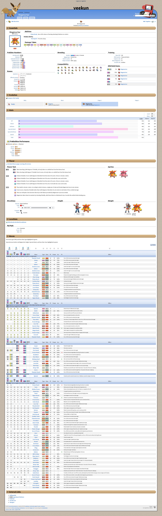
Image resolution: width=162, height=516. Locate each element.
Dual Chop (36, 348)
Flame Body (34, 34)
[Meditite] (58, 70)
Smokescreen (36, 266)
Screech (36, 334)
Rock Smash (36, 477)
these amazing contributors (18, 508)
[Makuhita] (97, 67)
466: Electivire (15, 21)
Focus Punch (35, 352)
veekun (81, 8)
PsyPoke (12, 499)
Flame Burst (35, 279)
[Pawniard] (65, 72)
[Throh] (94, 70)
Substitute (36, 473)
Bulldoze (35, 458)
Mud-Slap (35, 365)
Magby (13, 104)
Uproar (36, 376)
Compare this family (13, 98)
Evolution (13, 95)
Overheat (35, 443)
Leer (36, 262)
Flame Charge (36, 429)
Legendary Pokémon (18, 497)
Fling (36, 448)
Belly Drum (36, 313)
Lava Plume (36, 287)
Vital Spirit (34, 38)
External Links (15, 492)
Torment (35, 425)
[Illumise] (65, 70)
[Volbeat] (62, 70)
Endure (36, 452)
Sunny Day (36, 289)
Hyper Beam (36, 298)
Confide (36, 481)
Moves (12, 236)
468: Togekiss (147, 21)
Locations (86, 25)
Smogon (12, 502)
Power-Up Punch (35, 479)
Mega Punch (36, 330)
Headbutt (36, 354)
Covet (36, 346)
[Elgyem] (58, 72)
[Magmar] (86, 67)
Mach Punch (36, 328)
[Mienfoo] (62, 72)
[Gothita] (101, 70)
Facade (36, 427)
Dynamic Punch (36, 317)
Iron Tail (36, 324)
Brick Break (36, 414)
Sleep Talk (36, 367)
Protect (36, 397)
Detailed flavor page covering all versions (19, 164)
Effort (148, 116)
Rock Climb (36, 487)
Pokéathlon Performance (19, 141)
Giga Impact (35, 456)
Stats (11, 110)
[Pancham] (69, 72)
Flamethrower (36, 291)
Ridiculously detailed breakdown (17, 222)
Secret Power (36, 431)
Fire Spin (35, 275)
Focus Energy (36, 321)
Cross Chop (36, 315)
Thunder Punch (36, 258)
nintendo (32, 506)
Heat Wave (36, 357)
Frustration (36, 399)
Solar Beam (36, 402)
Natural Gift (36, 466)
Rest (36, 433)
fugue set (32, 508)
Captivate (36, 460)
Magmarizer (123, 69)
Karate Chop (35, 326)
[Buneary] (79, 70)
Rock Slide (36, 462)
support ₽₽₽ (17, 509)
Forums (20, 18)
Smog (35, 260)
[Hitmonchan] (72, 67)
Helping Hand (36, 359)
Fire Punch (36, 285)
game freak (37, 506)
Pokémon (27, 12)
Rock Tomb (36, 422)
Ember (36, 264)
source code (8, 509)
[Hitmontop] (94, 67)
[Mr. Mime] (76, 67)
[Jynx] (79, 67)
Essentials (13, 28)
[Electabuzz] (83, 67)
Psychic (36, 412)
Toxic (35, 387)
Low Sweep (36, 439)
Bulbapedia (13, 495)
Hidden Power (36, 389)
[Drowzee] (65, 67)
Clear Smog (36, 277)
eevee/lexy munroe (13, 506)
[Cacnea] (72, 70)
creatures (42, 506)
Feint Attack (35, 273)
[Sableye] (101, 67)
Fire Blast (36, 296)
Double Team (35, 416)
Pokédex (20, 12)
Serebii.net (13, 500)
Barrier (36, 308)
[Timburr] (90, 70)
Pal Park (10, 226)
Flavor (80, 25)
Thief (35, 437)
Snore (36, 370)
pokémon (27, 506)
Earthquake (36, 408)
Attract (36, 435)
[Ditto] (90, 67)
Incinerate (36, 450)
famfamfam (44, 508)
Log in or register (81, 1)
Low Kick (35, 363)
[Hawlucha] (72, 72)
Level (148, 113)
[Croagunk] (86, 70)
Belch (35, 311)
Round (36, 441)
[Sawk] (97, 70)
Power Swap (35, 332)
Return (36, 410)
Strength (35, 483)
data (13, 509)
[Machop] (62, 67)
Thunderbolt (35, 406)
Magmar (50, 103)
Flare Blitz (36, 319)
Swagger (35, 468)
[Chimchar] (76, 70)
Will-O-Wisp (36, 454)
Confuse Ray (35, 281)
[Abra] (58, 67)
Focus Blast (36, 445)
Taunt (36, 393)
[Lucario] (83, 70)
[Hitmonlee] (69, 67)
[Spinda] (69, 70)
